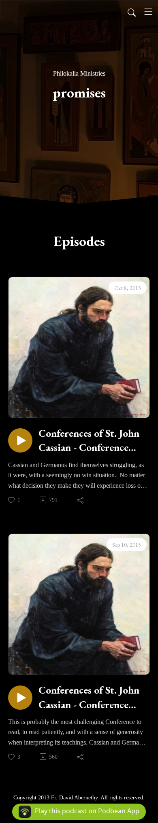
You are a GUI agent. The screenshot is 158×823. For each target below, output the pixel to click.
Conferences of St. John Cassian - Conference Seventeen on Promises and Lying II (88, 441)
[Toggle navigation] (148, 11)
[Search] (131, 12)
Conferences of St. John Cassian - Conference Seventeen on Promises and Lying (88, 697)
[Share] (80, 499)
